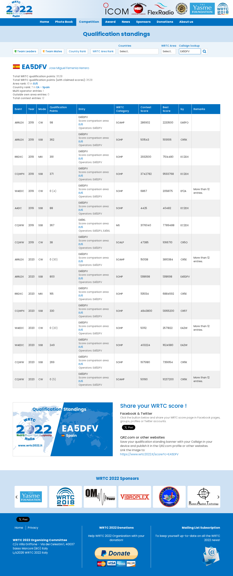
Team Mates (53, 51)
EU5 (35, 83)
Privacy (33, 528)
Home (19, 528)
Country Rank (77, 51)
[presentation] (16, 497)
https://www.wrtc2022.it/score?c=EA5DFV (149, 454)
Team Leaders (26, 51)
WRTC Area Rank (103, 51)
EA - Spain (43, 87)
